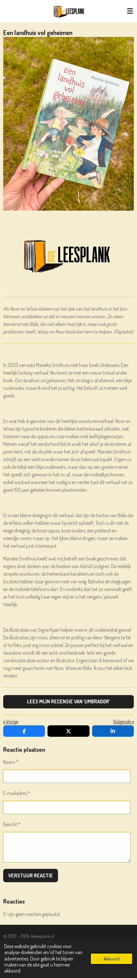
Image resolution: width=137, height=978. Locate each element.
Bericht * (11, 824)
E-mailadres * (16, 793)
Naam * (10, 762)
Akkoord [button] (111, 958)
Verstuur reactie (30, 875)
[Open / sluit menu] (130, 11)
